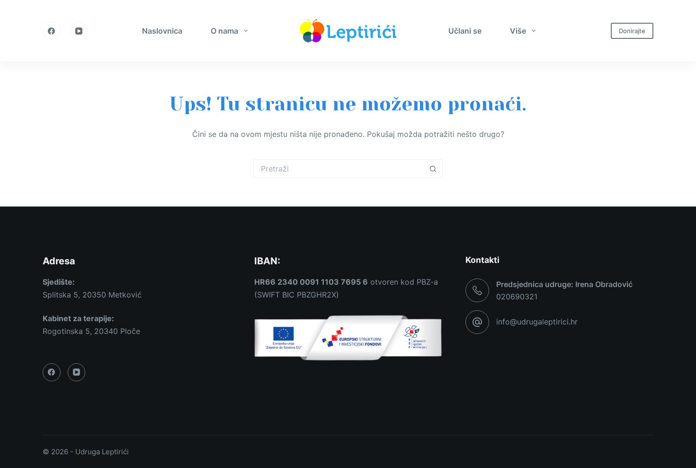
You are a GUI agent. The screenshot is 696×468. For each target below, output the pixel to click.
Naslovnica (162, 31)
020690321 (516, 296)
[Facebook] (52, 31)
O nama (224, 31)
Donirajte (632, 31)
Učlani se (465, 31)
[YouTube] (79, 31)
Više (518, 31)
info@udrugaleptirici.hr (537, 321)
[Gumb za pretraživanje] (433, 168)
